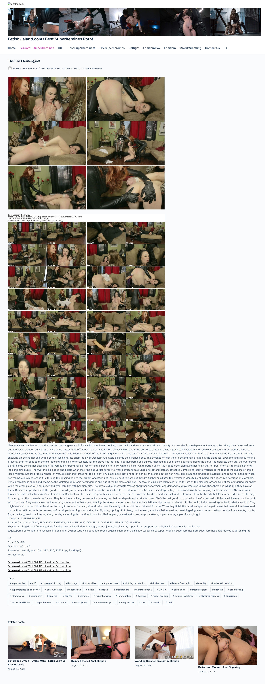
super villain (89, 583)
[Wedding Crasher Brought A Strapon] (164, 642)
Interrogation (123, 596)
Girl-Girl (161, 589)
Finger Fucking (159, 596)
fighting (141, 596)
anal (142, 602)
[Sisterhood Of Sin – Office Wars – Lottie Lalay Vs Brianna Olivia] (37, 642)
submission (74, 589)
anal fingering (121, 589)
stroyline (217, 589)
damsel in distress (183, 596)
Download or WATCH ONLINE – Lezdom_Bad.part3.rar (39, 570)
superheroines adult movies (25, 589)
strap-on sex (126, 602)
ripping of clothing (51, 583)
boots (90, 589)
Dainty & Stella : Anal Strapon (88, 661)
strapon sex (17, 596)
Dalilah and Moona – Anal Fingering (219, 667)
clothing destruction (134, 583)
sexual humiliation (20, 602)
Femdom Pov (151, 48)
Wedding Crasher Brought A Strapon (157, 661)
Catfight (134, 48)
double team (157, 583)
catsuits (156, 602)
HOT (61, 48)
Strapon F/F (77, 68)
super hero (35, 596)
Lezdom (25, 48)
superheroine (17, 583)
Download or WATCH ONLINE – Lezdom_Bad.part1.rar (39, 562)
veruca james (79, 602)
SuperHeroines (44, 48)
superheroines (110, 583)
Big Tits (67, 596)
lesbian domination (221, 583)
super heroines (102, 596)
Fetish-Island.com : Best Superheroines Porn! (50, 39)
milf (33, 583)
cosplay (201, 583)
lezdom (103, 589)
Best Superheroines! (81, 48)
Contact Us (212, 48)
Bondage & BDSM (93, 68)
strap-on (61, 602)
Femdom (170, 48)
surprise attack (143, 589)
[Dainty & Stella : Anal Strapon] (100, 642)
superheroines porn (103, 602)
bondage (71, 583)
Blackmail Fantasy (209, 596)
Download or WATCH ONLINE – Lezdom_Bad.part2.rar (39, 566)
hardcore (83, 596)
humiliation (230, 596)
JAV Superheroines (112, 48)
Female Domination (180, 583)
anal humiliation (53, 589)
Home (12, 48)
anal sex (52, 596)
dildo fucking (235, 589)
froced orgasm (198, 589)
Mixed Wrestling (190, 48)
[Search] (226, 48)
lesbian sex (178, 589)
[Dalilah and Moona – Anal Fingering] (227, 645)
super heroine (43, 602)
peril (169, 602)
